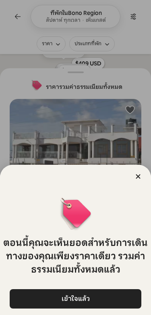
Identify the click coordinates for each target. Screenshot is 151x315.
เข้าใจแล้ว (76, 298)
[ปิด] (138, 176)
